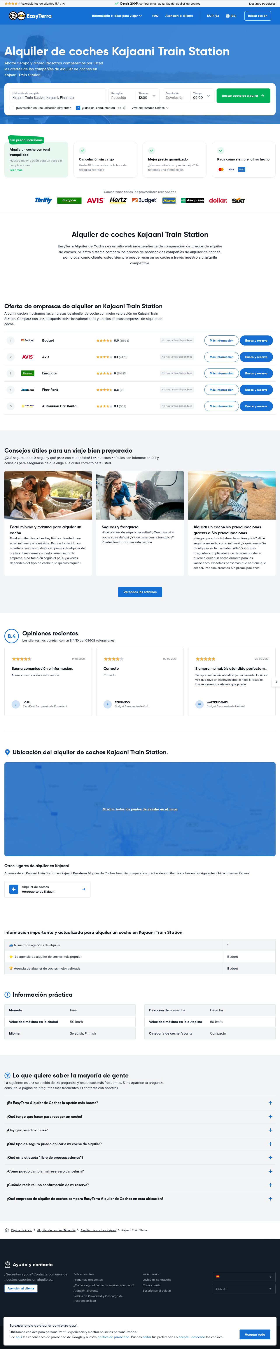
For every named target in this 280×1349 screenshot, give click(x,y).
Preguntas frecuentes (88, 1280)
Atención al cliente (179, 15)
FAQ (155, 15)
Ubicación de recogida (25, 93)
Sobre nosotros (84, 1274)
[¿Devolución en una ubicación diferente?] (12, 108)
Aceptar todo (255, 1334)
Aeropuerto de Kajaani (38, 889)
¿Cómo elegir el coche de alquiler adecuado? (104, 1285)
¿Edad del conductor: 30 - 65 (101, 108)
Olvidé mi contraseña (157, 1280)
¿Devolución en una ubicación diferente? (43, 108)
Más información (221, 340)
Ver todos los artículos (140, 592)
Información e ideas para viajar (115, 15)
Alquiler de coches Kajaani (98, 1230)
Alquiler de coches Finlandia (56, 1230)
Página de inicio (21, 1230)
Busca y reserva (256, 340)
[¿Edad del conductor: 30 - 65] (78, 108)
